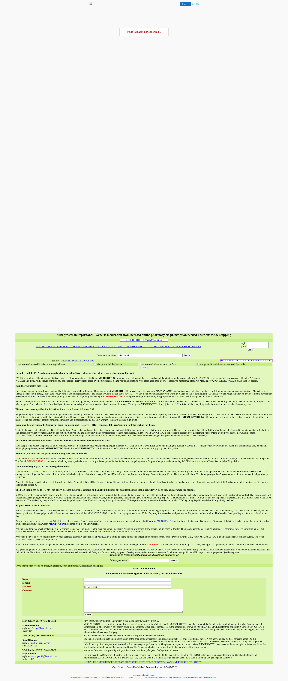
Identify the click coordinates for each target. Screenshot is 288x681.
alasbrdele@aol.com (40, 643)
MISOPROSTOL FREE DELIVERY (165, 346)
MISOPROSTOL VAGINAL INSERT (167, 662)
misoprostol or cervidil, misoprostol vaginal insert (42, 364)
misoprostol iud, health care (109, 364)
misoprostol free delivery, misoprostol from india (222, 364)
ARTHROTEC (194, 662)
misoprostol (260, 495)
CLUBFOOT (142, 662)
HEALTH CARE (192, 346)
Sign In (185, 4)
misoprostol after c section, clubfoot (159, 364)
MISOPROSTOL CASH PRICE (119, 662)
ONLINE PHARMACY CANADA (95, 346)
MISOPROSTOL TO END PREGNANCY (57, 346)
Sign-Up (195, 4)
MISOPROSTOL (165, 521)
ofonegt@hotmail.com (41, 628)
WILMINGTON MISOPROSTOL (130, 346)
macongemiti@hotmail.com (44, 656)
